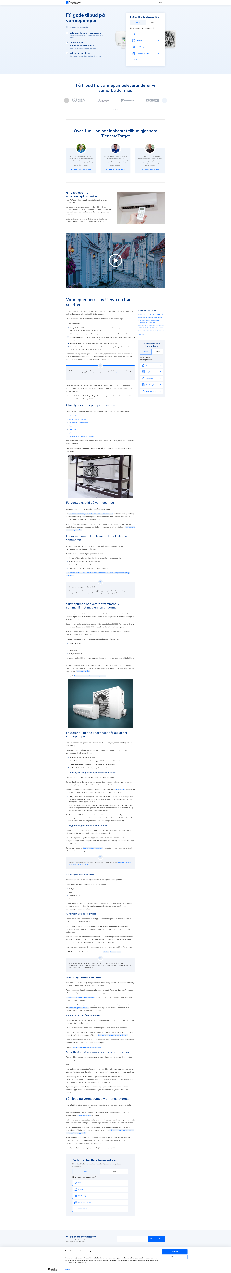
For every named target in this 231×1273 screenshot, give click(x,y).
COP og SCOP (119, 789)
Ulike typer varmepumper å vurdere (151, 314)
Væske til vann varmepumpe (78, 422)
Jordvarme (72, 429)
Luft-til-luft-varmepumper (77, 416)
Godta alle (175, 1251)
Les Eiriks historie (151, 169)
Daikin (106, 952)
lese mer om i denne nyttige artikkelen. (113, 1035)
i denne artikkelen (83, 671)
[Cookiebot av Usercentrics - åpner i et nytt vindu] (53, 1269)
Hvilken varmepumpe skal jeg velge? (87, 1047)
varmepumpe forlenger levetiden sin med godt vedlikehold (91, 514)
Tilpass (174, 1257)
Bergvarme (72, 426)
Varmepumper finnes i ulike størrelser (81, 997)
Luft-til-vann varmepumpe (77, 419)
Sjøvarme (72, 433)
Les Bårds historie (117, 169)
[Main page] (74, 2)
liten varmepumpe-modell (78, 1008)
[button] (113, 109)
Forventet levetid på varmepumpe (150, 317)
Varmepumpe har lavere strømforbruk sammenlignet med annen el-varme (151, 326)
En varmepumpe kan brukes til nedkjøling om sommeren (149, 321)
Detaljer (67, 1269)
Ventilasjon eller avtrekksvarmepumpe (81, 436)
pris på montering (84, 1115)
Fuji (119, 952)
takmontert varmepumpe (92, 848)
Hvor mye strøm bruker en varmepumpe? (89, 676)
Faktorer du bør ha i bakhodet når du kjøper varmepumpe (151, 331)
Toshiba (113, 952)
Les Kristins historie (82, 169)
